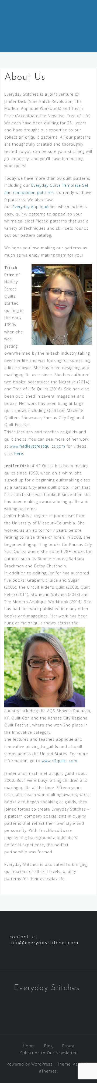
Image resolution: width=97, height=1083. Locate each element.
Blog (48, 1045)
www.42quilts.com (59, 760)
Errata (68, 1045)
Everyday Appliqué (30, 206)
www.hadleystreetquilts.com (37, 446)
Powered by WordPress (30, 1064)
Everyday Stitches (46, 988)
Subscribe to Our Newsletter (48, 1052)
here (18, 453)
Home (29, 1045)
